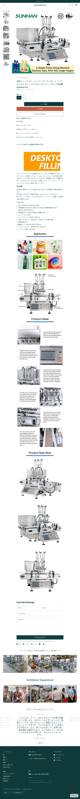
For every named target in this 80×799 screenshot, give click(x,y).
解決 (4, 760)
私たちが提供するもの (24, 118)
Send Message (40, 637)
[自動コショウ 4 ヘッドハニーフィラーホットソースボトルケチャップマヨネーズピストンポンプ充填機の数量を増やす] (22, 104)
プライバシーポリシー (9, 774)
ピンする (35, 644)
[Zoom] (71, 14)
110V (19, 97)
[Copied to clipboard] (44, 644)
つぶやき (27, 644)
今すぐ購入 (40, 109)
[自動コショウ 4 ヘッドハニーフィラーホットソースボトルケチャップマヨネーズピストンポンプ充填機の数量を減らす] (18, 104)
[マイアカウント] (72, 5)
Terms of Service (48, 641)
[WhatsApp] (40, 644)
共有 (20, 644)
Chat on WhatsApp (40, 114)
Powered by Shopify (26, 789)
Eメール (30, 777)
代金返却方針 (6, 776)
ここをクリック (40, 709)
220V (24, 97)
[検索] (70, 5)
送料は (18, 89)
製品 (4, 757)
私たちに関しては (7, 764)
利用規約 (5, 781)
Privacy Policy (40, 641)
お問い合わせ (6, 767)
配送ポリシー (6, 778)
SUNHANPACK (40, 5)
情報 (4, 762)
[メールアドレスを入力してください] (49, 781)
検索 (4, 771)
